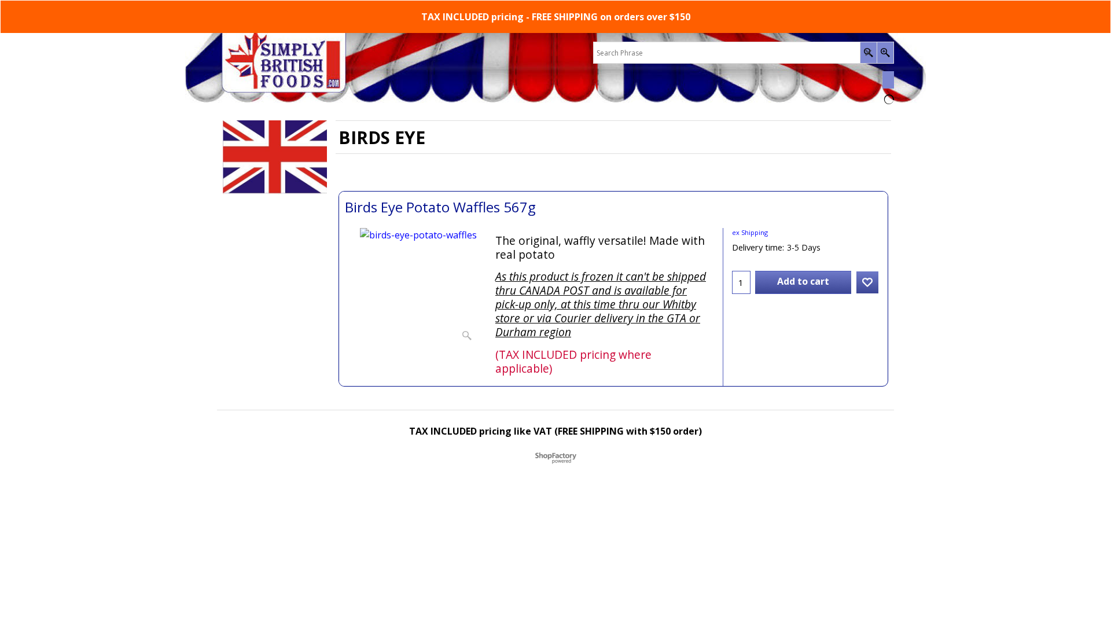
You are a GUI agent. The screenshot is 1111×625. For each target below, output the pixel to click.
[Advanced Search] (885, 52)
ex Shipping (750, 232)
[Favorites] (867, 282)
